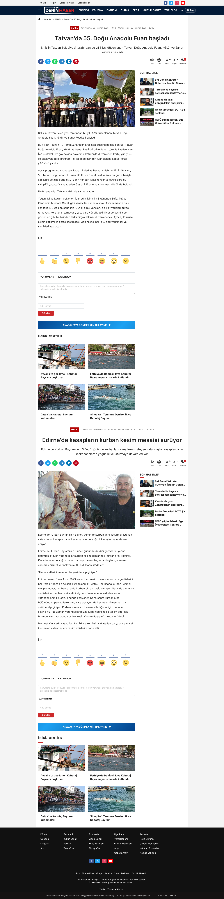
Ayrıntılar (162, 896)
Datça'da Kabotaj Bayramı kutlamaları (57, 416)
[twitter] (48, 61)
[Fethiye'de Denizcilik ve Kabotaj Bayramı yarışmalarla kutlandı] (111, 356)
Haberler (47, 19)
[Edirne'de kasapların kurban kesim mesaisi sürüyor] (86, 500)
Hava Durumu (147, 839)
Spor (136, 10)
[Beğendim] (42, 256)
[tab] (47, 277)
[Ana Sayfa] (39, 19)
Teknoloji (170, 10)
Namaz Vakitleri (148, 853)
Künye (43, 3)
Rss (78, 873)
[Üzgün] (125, 256)
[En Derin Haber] (59, 10)
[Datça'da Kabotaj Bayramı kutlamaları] (61, 397)
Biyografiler (95, 848)
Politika (97, 10)
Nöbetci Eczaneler (149, 848)
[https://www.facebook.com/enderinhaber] (166, 3)
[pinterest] (76, 61)
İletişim (53, 3)
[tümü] (182, 10)
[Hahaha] (102, 256)
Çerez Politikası (67, 3)
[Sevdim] (66, 256)
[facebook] (41, 61)
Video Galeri (95, 839)
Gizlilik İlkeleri (84, 3)
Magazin (44, 843)
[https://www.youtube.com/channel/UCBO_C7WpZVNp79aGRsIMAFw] (183, 3)
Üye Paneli (119, 834)
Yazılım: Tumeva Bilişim (111, 889)
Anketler (144, 834)
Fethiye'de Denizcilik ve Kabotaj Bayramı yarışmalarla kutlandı (110, 375)
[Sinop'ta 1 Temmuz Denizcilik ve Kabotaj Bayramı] (111, 397)
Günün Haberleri (123, 843)
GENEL (58, 19)
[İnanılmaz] (113, 256)
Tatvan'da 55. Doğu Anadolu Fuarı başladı (83, 19)
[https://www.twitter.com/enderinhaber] (171, 3)
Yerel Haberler (121, 839)
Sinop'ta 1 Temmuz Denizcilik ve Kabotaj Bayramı (110, 416)
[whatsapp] (55, 61)
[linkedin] (69, 61)
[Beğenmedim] (78, 256)
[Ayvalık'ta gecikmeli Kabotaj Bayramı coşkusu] (61, 356)
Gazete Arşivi (121, 853)
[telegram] (62, 61)
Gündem (84, 10)
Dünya (125, 10)
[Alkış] (54, 256)
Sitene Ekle (88, 873)
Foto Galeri (94, 834)
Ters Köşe (69, 848)
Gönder (46, 313)
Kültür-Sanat (152, 10)
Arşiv (116, 848)
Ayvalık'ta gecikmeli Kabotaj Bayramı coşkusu (59, 375)
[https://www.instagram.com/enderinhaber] (177, 3)
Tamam (173, 896)
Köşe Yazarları (96, 843)
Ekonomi (112, 10)
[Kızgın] (90, 256)
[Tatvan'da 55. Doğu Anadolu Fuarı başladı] (86, 98)
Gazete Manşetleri (149, 843)
